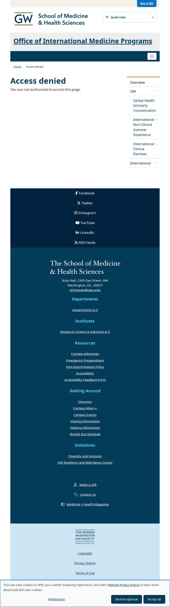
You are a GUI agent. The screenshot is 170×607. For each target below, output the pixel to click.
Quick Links (118, 17)
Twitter (87, 203)
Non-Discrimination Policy (85, 367)
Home (17, 67)
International (140, 163)
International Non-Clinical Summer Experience (143, 127)
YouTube (87, 222)
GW (133, 91)
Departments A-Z (85, 310)
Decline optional (126, 599)
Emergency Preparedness (85, 360)
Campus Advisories (85, 354)
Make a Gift (88, 485)
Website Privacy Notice (123, 585)
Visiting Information (85, 421)
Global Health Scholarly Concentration (144, 105)
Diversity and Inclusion (85, 456)
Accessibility (85, 373)
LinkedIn (87, 232)
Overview (137, 82)
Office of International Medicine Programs (82, 40)
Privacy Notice (85, 563)
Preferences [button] (56, 599)
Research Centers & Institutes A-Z (85, 332)
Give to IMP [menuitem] (146, 3)
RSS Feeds (87, 242)
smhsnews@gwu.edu (85, 290)
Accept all (154, 599)
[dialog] (85, 593)
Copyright (85, 553)
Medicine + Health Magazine (88, 504)
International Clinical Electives (143, 149)
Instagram (87, 212)
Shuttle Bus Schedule (85, 434)
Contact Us (88, 494)
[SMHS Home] (52, 19)
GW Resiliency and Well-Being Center (85, 462)
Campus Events (85, 415)
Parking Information (85, 428)
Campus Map (83, 408)
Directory (85, 402)
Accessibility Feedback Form (85, 380)
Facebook (87, 193)
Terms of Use (85, 573)
